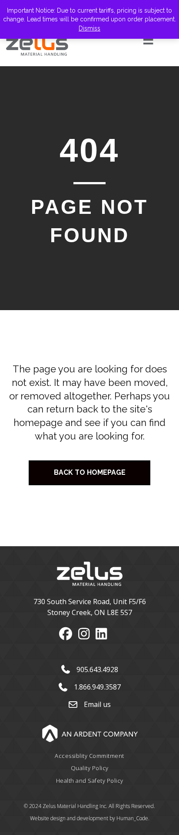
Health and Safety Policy (89, 780)
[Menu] (138, 39)
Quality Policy (90, 768)
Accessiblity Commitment (89, 756)
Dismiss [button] (89, 28)
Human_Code (132, 818)
